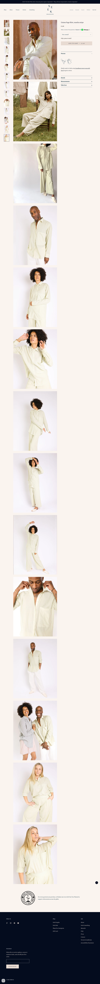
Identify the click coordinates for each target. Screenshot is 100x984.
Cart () (94, 10)
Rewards (77, 10)
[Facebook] (7, 923)
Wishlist (88, 10)
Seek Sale (55, 925)
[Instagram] (10, 923)
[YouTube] (18, 923)
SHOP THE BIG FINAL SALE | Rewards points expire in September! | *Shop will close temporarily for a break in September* (50, 2)
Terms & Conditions (86, 940)
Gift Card (55, 931)
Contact (83, 937)
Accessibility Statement (87, 943)
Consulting (32, 10)
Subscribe (13, 966)
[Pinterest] (14, 923)
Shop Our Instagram (58, 928)
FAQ (82, 931)
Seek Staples (56, 922)
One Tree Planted (73, 897)
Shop (5, 10)
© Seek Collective (10, 979)
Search (82, 10)
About (11, 10)
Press (82, 934)
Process (17, 10)
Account (71, 10)
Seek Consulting (85, 925)
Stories (24, 10)
